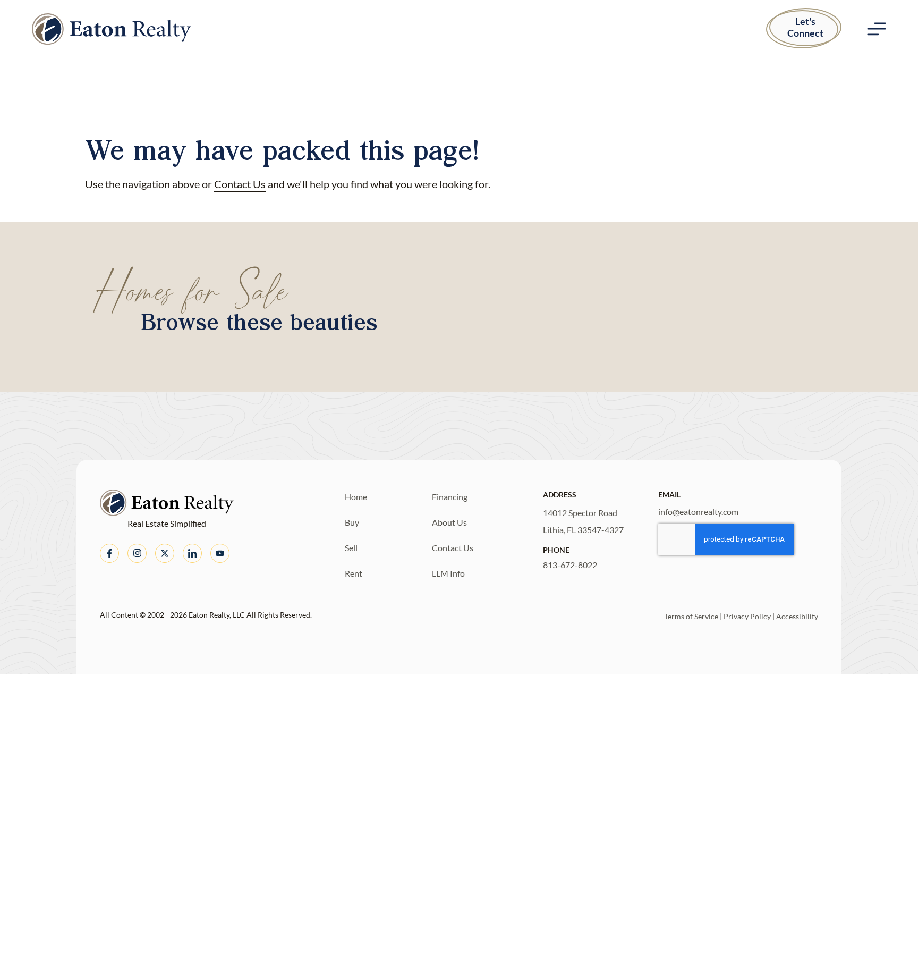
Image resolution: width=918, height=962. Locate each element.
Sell (351, 548)
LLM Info (448, 573)
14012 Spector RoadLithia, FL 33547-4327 (583, 521)
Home (356, 497)
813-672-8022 (570, 565)
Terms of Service (691, 616)
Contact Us (240, 184)
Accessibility (797, 616)
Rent (353, 573)
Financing (450, 497)
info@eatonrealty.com (698, 512)
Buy (352, 522)
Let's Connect (805, 27)
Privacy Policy (747, 616)
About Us (449, 522)
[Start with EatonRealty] (111, 29)
